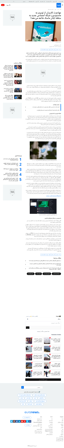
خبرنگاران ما (61, 436)
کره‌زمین (62, 424)
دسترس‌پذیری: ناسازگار (38, 431)
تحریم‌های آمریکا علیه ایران (40, 401)
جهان (55, 9)
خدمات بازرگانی (39, 420)
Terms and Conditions (37, 422)
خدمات (51, 417)
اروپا (62, 419)
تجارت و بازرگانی (60, 422)
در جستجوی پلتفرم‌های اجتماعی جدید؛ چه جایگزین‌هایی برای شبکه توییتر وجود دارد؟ (45, 260)
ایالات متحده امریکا (50, 9)
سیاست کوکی (40, 424)
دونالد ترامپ (28, 398)
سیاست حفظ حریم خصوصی (37, 426)
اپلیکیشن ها (51, 427)
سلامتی (62, 427)
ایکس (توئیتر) (30, 274)
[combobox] (20, 2)
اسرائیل (31, 401)
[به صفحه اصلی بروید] (58, 5)
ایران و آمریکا (30, 404)
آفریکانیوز (51, 433)
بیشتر (41, 417)
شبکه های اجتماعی (56, 274)
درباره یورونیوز (39, 419)
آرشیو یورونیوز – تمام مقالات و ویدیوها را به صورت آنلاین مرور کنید (59, 439)
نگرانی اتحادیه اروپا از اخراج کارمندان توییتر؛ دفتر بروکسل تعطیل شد (48, 110)
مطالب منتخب (18, 63)
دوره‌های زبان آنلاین (49, 434)
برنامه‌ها (62, 434)
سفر (62, 429)
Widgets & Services (49, 431)
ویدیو (62, 433)
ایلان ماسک (38, 274)
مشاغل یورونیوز (39, 429)
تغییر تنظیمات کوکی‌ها (38, 433)
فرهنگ (62, 431)
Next (62, 426)
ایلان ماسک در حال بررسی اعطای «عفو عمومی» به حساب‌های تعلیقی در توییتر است (46, 107)
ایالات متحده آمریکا (22, 401)
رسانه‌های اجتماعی (39, 404)
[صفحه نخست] (60, 9)
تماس (41, 427)
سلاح (23, 404)
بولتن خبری (51, 420)
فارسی (60, 1)
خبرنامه (28, 425)
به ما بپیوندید (50, 426)
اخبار (58, 9)
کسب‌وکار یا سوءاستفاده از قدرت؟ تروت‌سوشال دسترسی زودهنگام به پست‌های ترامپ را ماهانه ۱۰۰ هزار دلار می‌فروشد (45, 268)
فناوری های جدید (47, 274)
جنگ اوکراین (41, 398)
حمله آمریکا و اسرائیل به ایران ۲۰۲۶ (25, 395)
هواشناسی (51, 422)
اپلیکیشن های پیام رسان (49, 429)
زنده (3, 5)
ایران (35, 398)
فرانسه (21, 398)
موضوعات (61, 417)
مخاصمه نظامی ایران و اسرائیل (39, 395)
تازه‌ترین (51, 424)
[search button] (14, 2)
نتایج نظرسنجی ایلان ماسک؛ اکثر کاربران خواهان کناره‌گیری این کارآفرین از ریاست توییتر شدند (45, 264)
